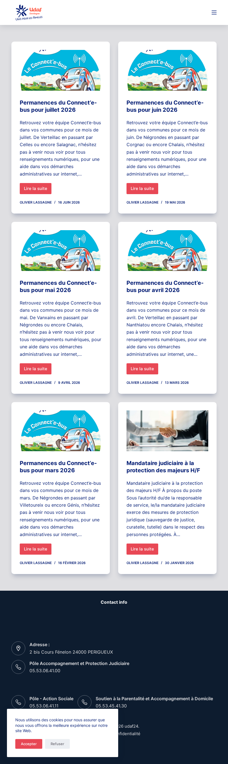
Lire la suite (37, 190)
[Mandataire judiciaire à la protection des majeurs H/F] (167, 430)
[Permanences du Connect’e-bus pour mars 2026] (60, 430)
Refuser (57, 744)
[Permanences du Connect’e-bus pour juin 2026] (167, 70)
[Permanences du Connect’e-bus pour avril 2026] (167, 250)
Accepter (29, 744)
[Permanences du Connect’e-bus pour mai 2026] (60, 250)
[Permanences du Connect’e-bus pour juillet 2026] (60, 70)
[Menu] (214, 12)
